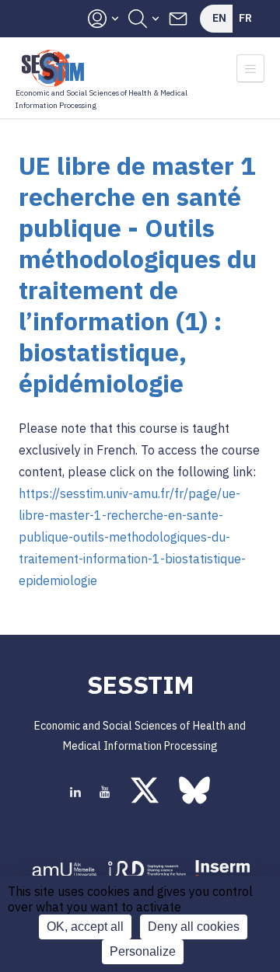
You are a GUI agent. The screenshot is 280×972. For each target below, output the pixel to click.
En (219, 18)
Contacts (178, 18)
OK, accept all (85, 926)
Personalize (143, 951)
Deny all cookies (194, 926)
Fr (245, 18)
